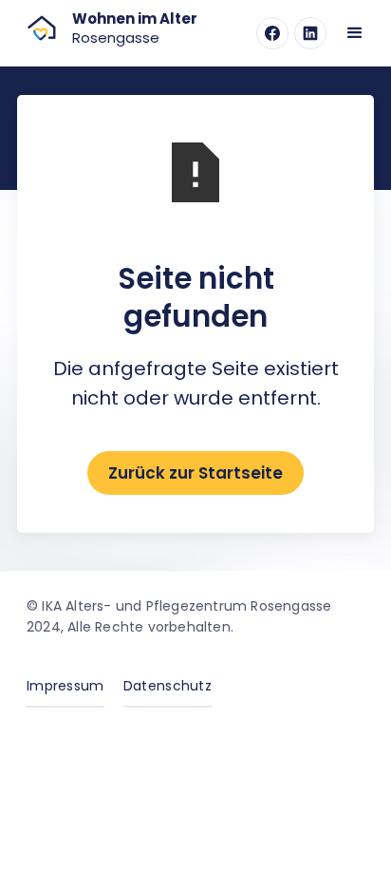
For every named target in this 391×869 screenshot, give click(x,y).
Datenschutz (167, 685)
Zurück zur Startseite (195, 473)
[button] (354, 33)
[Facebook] (272, 33)
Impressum (65, 685)
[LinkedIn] (310, 33)
